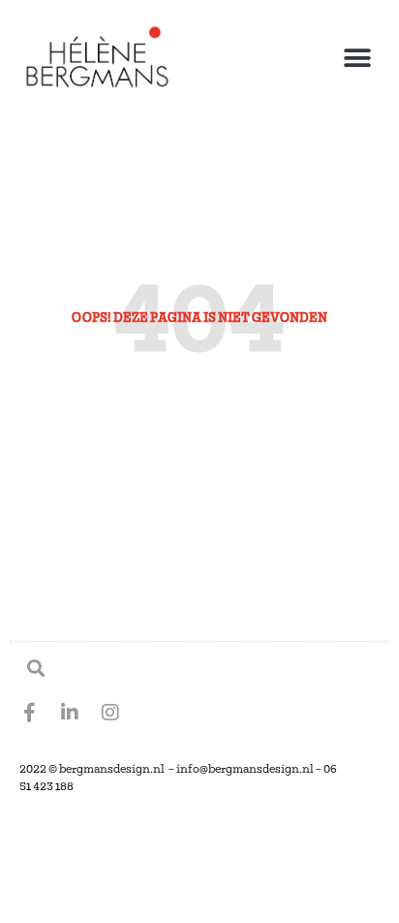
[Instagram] (110, 712)
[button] (358, 58)
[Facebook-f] (29, 712)
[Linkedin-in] (69, 712)
